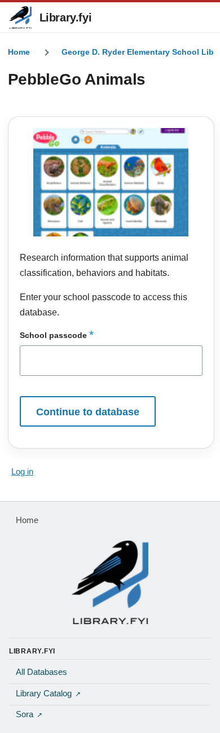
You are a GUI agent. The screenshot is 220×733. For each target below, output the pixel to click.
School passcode (53, 335)
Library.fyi (65, 17)
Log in (22, 471)
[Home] (110, 582)
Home (19, 51)
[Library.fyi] (20, 17)
